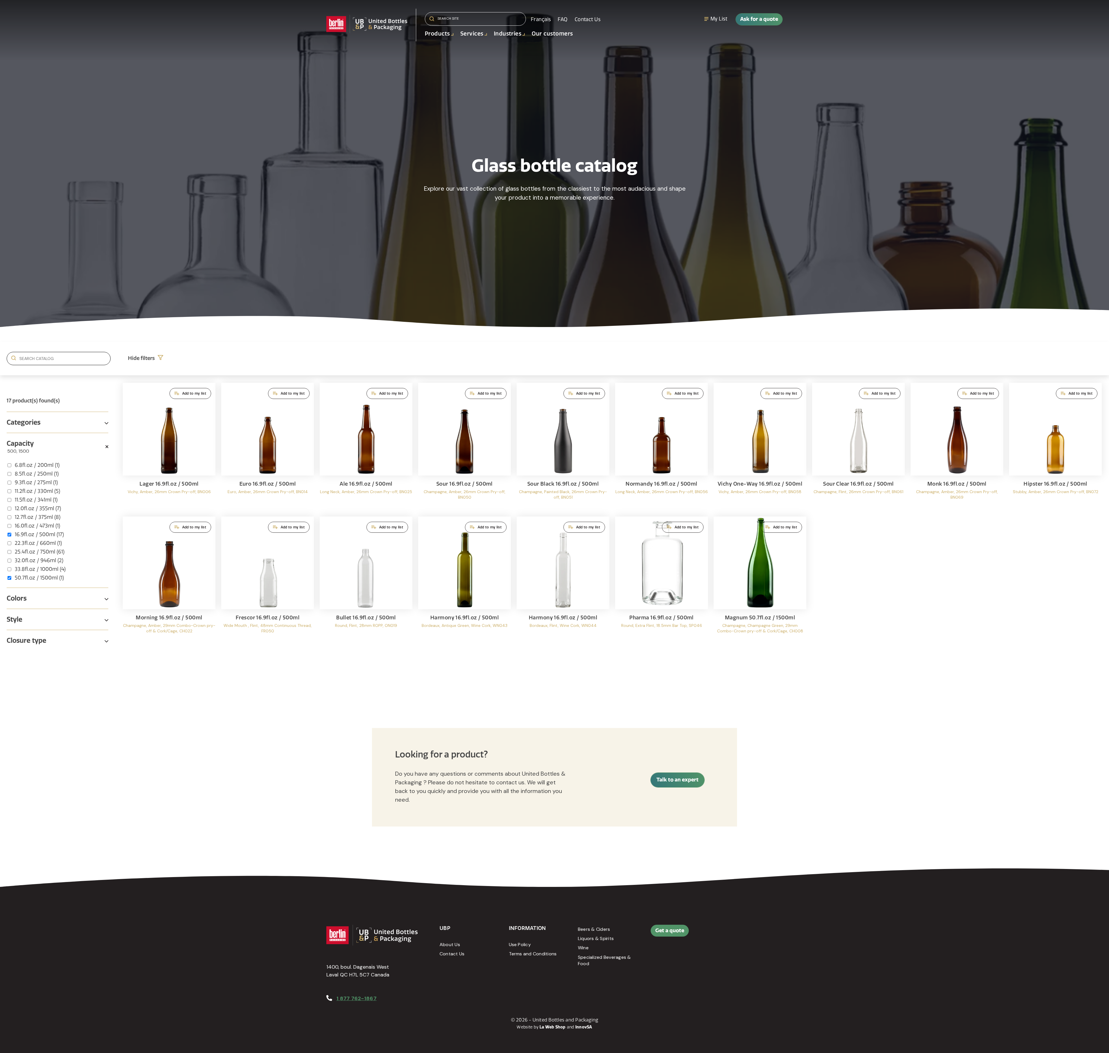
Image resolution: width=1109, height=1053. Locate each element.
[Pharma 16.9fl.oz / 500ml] (661, 580)
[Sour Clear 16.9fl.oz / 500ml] (858, 447)
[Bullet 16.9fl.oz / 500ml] (366, 580)
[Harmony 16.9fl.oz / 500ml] (464, 580)
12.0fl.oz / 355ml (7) (38, 508)
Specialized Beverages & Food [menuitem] (604, 960)
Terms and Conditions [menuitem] (533, 954)
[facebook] (731, 933)
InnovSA (583, 1027)
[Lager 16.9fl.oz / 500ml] (169, 447)
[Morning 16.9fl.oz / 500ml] (169, 580)
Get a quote (669, 930)
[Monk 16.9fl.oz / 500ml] (957, 447)
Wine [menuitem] (583, 948)
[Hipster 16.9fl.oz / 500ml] (1055, 447)
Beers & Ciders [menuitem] (594, 929)
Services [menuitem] (471, 33)
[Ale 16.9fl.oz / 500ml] (366, 447)
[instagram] (757, 933)
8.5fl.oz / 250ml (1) (37, 474)
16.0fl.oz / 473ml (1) (37, 526)
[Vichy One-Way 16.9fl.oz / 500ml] (760, 447)
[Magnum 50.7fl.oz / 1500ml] (760, 580)
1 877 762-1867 (356, 998)
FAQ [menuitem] (562, 19)
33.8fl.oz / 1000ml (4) (40, 569)
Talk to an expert (677, 780)
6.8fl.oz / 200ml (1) (37, 465)
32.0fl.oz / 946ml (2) (39, 560)
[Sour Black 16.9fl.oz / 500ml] (563, 447)
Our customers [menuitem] (552, 33)
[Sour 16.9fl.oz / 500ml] (464, 447)
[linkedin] (744, 933)
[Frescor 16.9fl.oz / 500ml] (267, 580)
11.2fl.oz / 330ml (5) (37, 491)
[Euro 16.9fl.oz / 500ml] (267, 447)
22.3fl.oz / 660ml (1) (38, 543)
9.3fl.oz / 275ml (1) (36, 482)
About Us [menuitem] (450, 944)
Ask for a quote (759, 19)
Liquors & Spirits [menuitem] (596, 938)
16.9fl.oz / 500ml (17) (39, 534)
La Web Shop (552, 1027)
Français (541, 19)
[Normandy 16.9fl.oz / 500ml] (661, 447)
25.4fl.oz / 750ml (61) (39, 552)
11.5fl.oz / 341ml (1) (36, 500)
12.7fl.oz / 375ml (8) (37, 517)
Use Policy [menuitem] (520, 944)
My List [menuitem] (718, 19)
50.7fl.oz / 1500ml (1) (39, 578)
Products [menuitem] (437, 33)
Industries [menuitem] (508, 33)
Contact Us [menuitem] (587, 19)
